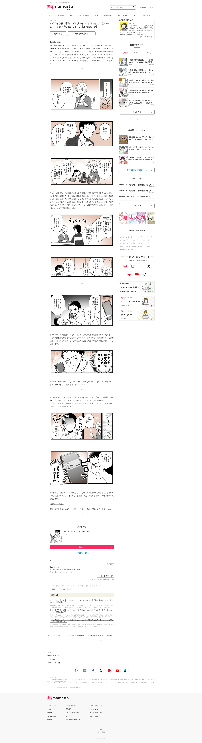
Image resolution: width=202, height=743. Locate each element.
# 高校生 (131, 249)
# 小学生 (147, 246)
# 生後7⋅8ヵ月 (124, 243)
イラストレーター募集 (53, 663)
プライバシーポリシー (72, 712)
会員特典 (49, 712)
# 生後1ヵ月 (138, 237)
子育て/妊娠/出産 (83, 15)
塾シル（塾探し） (95, 716)
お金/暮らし (108, 15)
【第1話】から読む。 (56, 42)
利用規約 (68, 709)
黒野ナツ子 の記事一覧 (146, 37)
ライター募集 (51, 659)
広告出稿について (52, 716)
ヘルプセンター (51, 709)
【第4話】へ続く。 (57, 504)
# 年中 (134, 246)
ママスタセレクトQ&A (53, 655)
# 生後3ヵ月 (124, 240)
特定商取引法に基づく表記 (73, 719)
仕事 (96, 15)
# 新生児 (129, 237)
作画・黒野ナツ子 (93, 509)
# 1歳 (147, 243)
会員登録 (143, 7)
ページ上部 (101, 732)
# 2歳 (122, 246)
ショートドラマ (148, 15)
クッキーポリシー (71, 716)
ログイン (152, 7)
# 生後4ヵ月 (134, 240)
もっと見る (137, 112)
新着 (50, 15)
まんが (134, 15)
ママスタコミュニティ (96, 712)
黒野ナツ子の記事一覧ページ (63, 589)
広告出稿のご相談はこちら (137, 170)
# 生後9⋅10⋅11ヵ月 (137, 243)
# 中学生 (123, 249)
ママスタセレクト (95, 709)
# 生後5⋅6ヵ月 (145, 240)
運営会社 (49, 719)
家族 (71, 15)
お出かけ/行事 (122, 15)
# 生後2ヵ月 (148, 237)
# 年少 (128, 246)
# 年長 (140, 246)
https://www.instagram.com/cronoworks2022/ (131, 34)
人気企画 (61, 15)
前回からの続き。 (56, 45)
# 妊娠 (122, 237)
